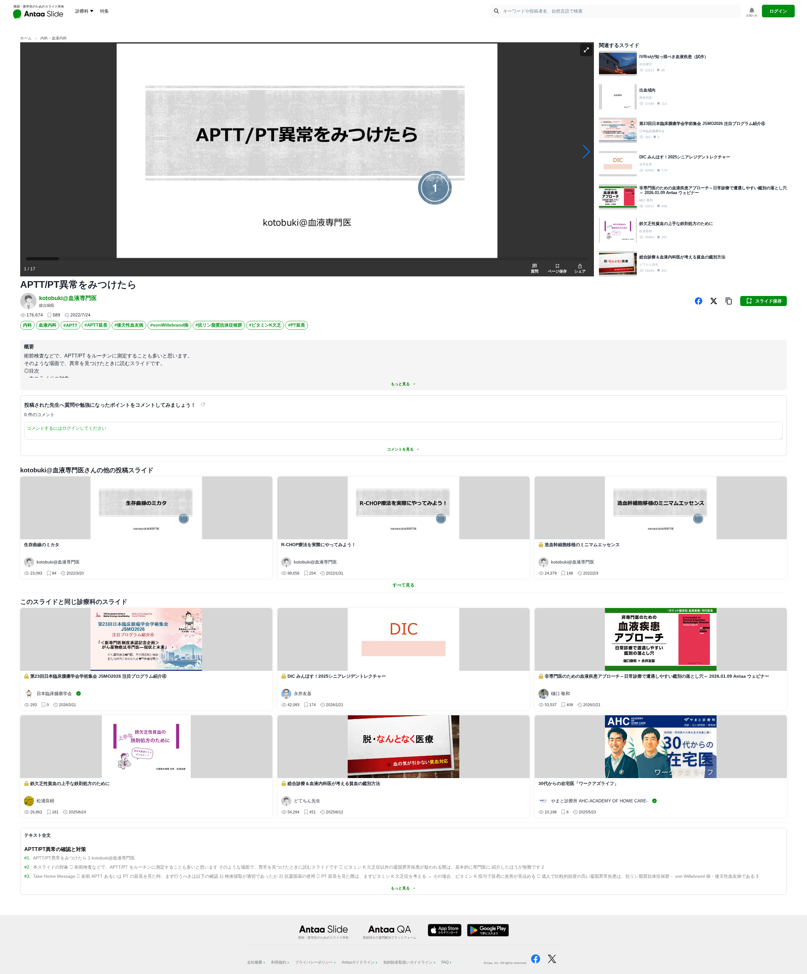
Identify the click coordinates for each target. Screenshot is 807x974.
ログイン (778, 11)
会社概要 (254, 962)
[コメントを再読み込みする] (203, 404)
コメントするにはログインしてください (66, 428)
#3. (27, 876)
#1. (27, 857)
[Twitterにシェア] (713, 301)
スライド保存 (768, 301)
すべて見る (403, 584)
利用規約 (278, 962)
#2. (27, 867)
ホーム (26, 38)
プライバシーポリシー (314, 962)
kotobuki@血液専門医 (68, 298)
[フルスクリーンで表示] (586, 50)
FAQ (445, 962)
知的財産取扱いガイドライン (408, 962)
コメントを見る (400, 449)
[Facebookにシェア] (698, 301)
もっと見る (400, 384)
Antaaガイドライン (358, 962)
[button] (729, 301)
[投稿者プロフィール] (28, 301)
